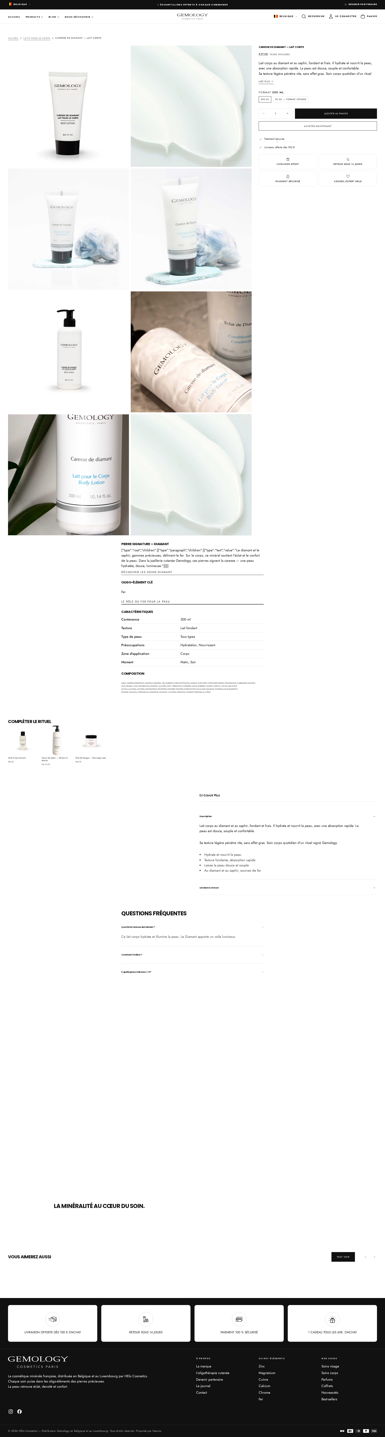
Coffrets (327, 1385)
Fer (261, 1399)
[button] (313, 16)
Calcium (264, 1385)
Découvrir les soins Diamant (146, 572)
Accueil (14, 16)
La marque (203, 1366)
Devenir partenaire (209, 1379)
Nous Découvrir (77, 16)
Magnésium (267, 1372)
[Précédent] (365, 1257)
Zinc (262, 1366)
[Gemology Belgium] (38, 1362)
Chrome (264, 1392)
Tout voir (343, 1257)
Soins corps (329, 1372)
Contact (201, 1392)
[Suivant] (374, 1257)
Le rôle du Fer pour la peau (145, 601)
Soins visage (330, 1366)
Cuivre (263, 1379)
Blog (52, 16)
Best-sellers (329, 1399)
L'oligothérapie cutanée (212, 1372)
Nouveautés (329, 1392)
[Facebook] (19, 1411)
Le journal (203, 1385)
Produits (33, 16)
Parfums (327, 1379)
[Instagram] (10, 1411)
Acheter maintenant (318, 126)
